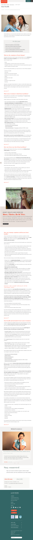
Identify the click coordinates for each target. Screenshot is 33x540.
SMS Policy (12, 533)
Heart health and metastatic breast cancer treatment (14, 51)
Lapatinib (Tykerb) (7, 355)
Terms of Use (13, 532)
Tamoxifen (6, 121)
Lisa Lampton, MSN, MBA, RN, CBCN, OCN (15, 9)
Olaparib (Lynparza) (8, 345)
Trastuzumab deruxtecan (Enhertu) (10, 361)
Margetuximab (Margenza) (9, 356)
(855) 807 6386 (13, 503)
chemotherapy (20, 95)
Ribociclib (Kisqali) (8, 342)
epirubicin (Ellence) (19, 103)
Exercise (6, 268)
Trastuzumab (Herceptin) (9, 127)
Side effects (12, 4)
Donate (14, 512)
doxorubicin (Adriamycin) (9, 103)
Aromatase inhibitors (8, 331)
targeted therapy (27, 95)
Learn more (5, 223)
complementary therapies (15, 260)
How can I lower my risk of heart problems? (12, 47)
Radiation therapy (8, 108)
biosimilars (17, 127)
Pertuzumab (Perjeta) (8, 126)
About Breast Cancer (5, 4)
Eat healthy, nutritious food (9, 272)
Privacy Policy (13, 531)
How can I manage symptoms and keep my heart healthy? (15, 49)
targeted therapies (9, 339)
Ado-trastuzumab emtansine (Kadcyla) (11, 125)
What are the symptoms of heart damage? (12, 44)
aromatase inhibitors (8, 119)
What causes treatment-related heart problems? (13, 46)
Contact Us (14, 510)
